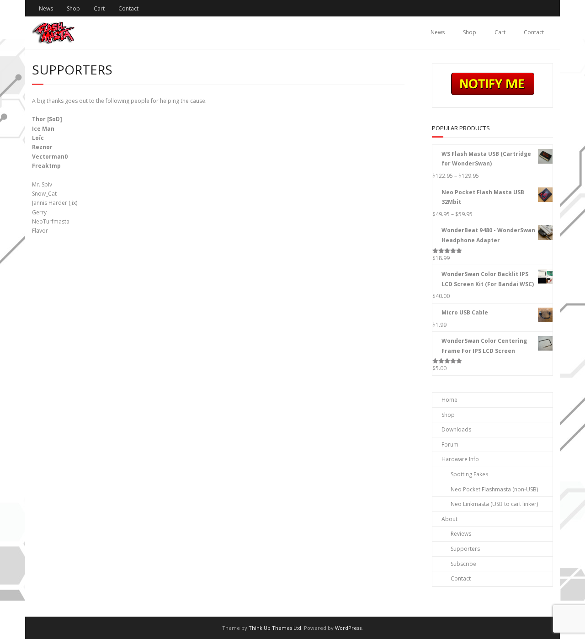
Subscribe (463, 564)
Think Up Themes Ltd (275, 627)
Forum (449, 444)
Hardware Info (460, 459)
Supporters (465, 549)
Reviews (461, 534)
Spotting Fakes (469, 474)
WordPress (348, 627)
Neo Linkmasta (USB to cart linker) (494, 504)
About (449, 519)
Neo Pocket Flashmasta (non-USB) (494, 489)
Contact (128, 8)
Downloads (456, 429)
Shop (73, 8)
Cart (99, 8)
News (46, 8)
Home (449, 400)
